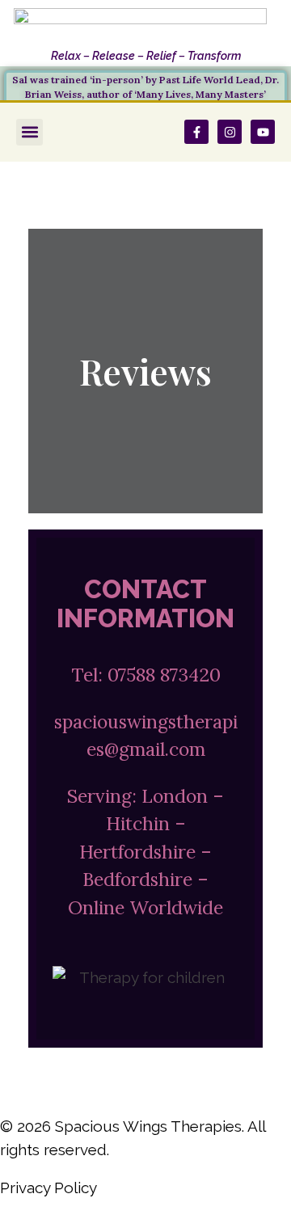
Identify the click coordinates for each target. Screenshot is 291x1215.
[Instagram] (229, 132)
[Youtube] (263, 132)
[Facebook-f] (196, 132)
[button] (29, 132)
